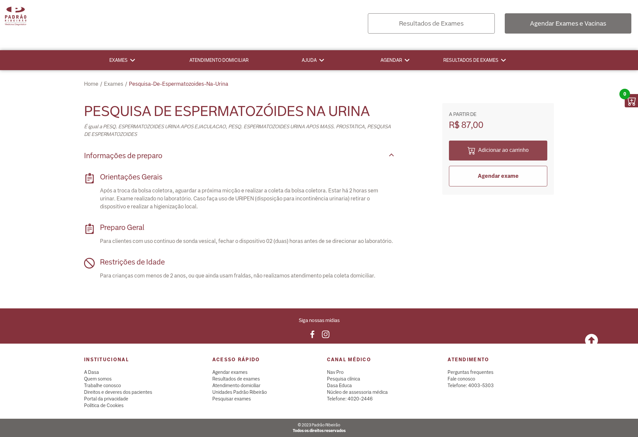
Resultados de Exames (431, 23)
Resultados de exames (470, 60)
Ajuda (309, 60)
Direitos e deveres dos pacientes (118, 392)
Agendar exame (498, 176)
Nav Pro (335, 372)
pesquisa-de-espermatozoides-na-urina (178, 84)
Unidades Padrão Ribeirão (239, 392)
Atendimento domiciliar (219, 60)
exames (113, 84)
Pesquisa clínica (343, 379)
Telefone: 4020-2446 (350, 398)
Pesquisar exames (231, 398)
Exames (118, 60)
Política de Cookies (104, 405)
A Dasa (91, 372)
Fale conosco (461, 379)
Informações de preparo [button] (123, 156)
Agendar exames (230, 372)
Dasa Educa (339, 385)
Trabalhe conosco (102, 385)
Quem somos (98, 379)
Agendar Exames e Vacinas (568, 23)
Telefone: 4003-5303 (471, 385)
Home (91, 84)
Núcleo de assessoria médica (357, 392)
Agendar (391, 60)
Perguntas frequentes (470, 372)
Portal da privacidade (106, 398)
